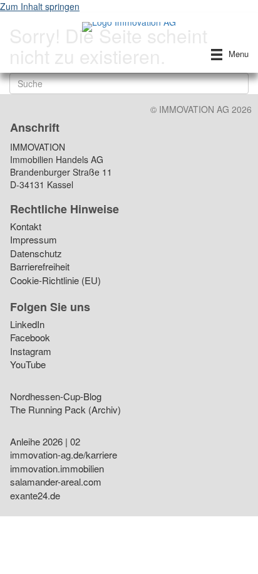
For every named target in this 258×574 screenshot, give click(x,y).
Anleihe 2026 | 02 (45, 442)
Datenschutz (36, 254)
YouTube (28, 365)
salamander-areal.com (55, 482)
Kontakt (25, 227)
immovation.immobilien (57, 469)
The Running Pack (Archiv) (65, 410)
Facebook (30, 338)
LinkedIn (27, 325)
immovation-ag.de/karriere (63, 455)
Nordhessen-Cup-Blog (55, 397)
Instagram (30, 352)
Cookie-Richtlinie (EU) (55, 281)
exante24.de (35, 496)
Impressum (33, 240)
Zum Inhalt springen (40, 6)
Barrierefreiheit (40, 267)
